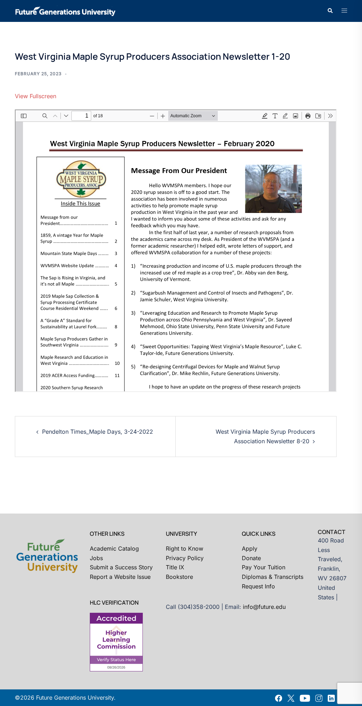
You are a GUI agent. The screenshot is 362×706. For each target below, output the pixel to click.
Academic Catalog (114, 548)
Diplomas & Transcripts (272, 576)
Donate (251, 558)
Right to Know (184, 548)
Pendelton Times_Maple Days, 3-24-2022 (97, 431)
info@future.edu (264, 606)
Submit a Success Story (121, 567)
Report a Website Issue (120, 576)
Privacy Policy (185, 558)
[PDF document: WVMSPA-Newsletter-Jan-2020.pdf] (176, 250)
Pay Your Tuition (263, 567)
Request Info (258, 586)
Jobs (96, 558)
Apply (249, 548)
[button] (330, 11)
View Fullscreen (35, 96)
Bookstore (179, 576)
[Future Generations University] (65, 10)
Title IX (175, 567)
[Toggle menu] (344, 11)
